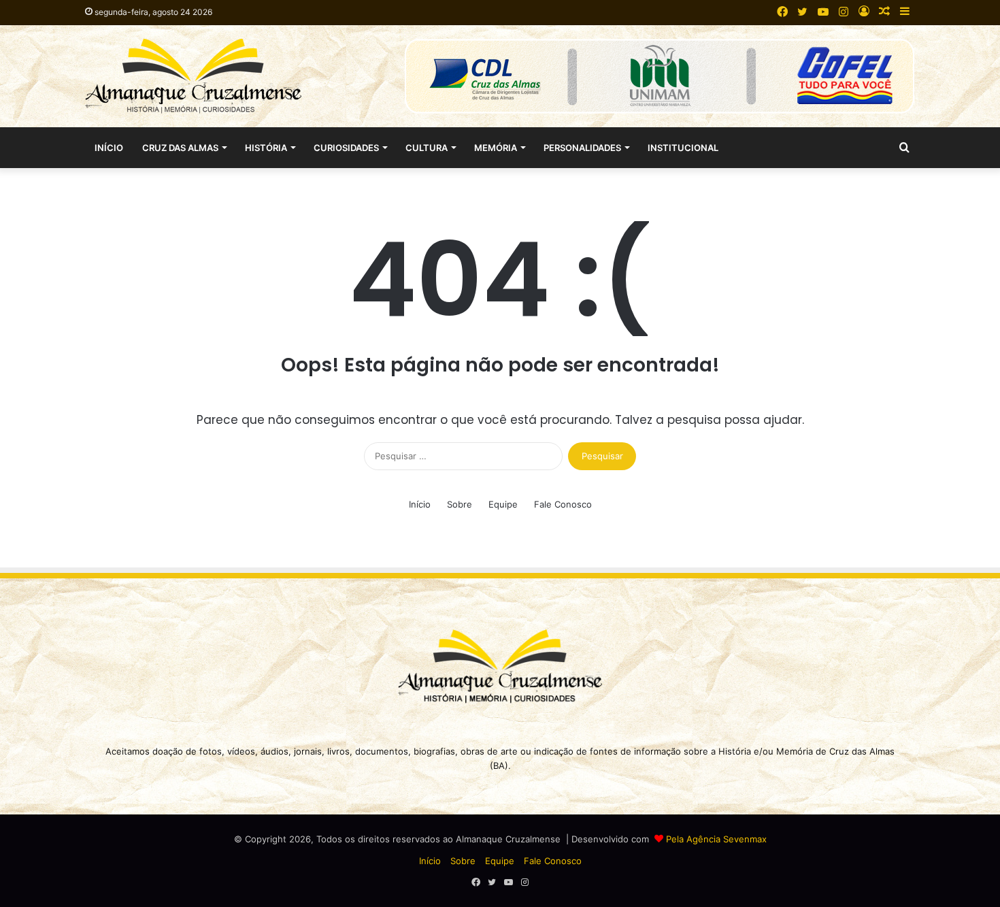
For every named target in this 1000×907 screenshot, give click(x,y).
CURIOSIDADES (346, 147)
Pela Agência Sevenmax (716, 839)
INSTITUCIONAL (683, 147)
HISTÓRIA (266, 147)
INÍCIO (109, 147)
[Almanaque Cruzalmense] (193, 76)
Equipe (503, 504)
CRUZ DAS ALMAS (180, 147)
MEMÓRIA (495, 147)
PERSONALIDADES (582, 147)
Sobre (459, 504)
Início (420, 504)
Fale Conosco (563, 504)
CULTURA (426, 147)
